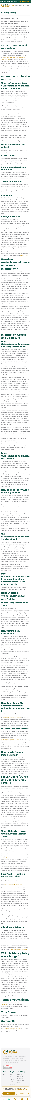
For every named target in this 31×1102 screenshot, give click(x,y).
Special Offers (12, 1080)
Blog (11, 1077)
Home (11, 1074)
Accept (8, 1093)
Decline (22, 1093)
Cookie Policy (24, 255)
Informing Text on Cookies (21, 1089)
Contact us (12, 1085)
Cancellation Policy (20, 1081)
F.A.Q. (4, 1074)
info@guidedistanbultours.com (12, 718)
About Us (19, 1074)
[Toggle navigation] (28, 5)
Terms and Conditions (20, 1077)
